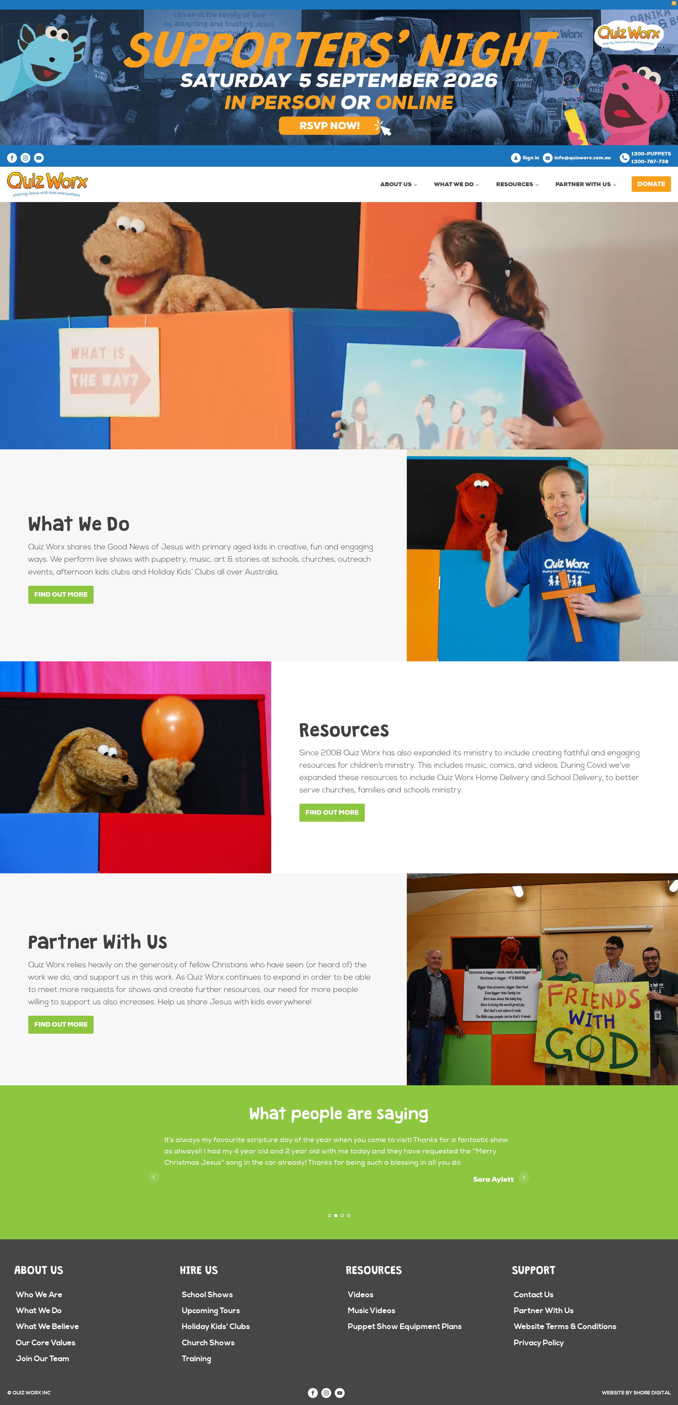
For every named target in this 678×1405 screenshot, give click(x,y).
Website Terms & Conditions (565, 1327)
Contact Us (534, 1295)
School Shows (207, 1295)
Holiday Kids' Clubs (216, 1327)
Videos (361, 1295)
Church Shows (208, 1343)
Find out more (61, 594)
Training (196, 1359)
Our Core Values (46, 1343)
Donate (651, 184)
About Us (396, 184)
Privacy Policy (539, 1343)
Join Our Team (43, 1359)
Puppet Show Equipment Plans (405, 1327)
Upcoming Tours (211, 1311)
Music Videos (372, 1311)
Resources (514, 184)
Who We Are (39, 1295)
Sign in (531, 157)
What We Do (454, 184)
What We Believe (47, 1327)
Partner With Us (583, 184)
